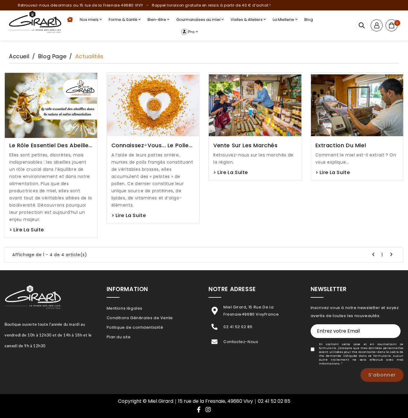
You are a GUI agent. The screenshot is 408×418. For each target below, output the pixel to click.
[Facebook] (199, 410)
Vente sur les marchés (245, 145)
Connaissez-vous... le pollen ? (151, 145)
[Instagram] (208, 410)
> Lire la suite (26, 229)
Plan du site (119, 337)
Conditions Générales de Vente (140, 318)
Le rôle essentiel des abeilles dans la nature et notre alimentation (50, 145)
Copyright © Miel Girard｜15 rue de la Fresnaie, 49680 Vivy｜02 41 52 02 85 (204, 401)
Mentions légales (125, 308)
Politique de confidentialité (135, 327)
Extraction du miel (340, 145)
